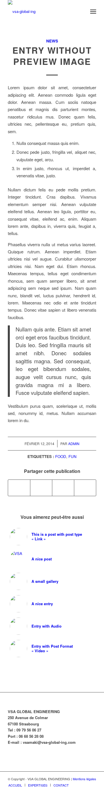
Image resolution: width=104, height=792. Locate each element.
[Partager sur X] (41, 488)
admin (73, 443)
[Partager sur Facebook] (19, 488)
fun (72, 456)
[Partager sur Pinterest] (63, 488)
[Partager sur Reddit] (85, 488)
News (52, 41)
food (60, 456)
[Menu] (93, 11)
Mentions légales (84, 779)
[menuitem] (93, 11)
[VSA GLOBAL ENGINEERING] (43, 11)
